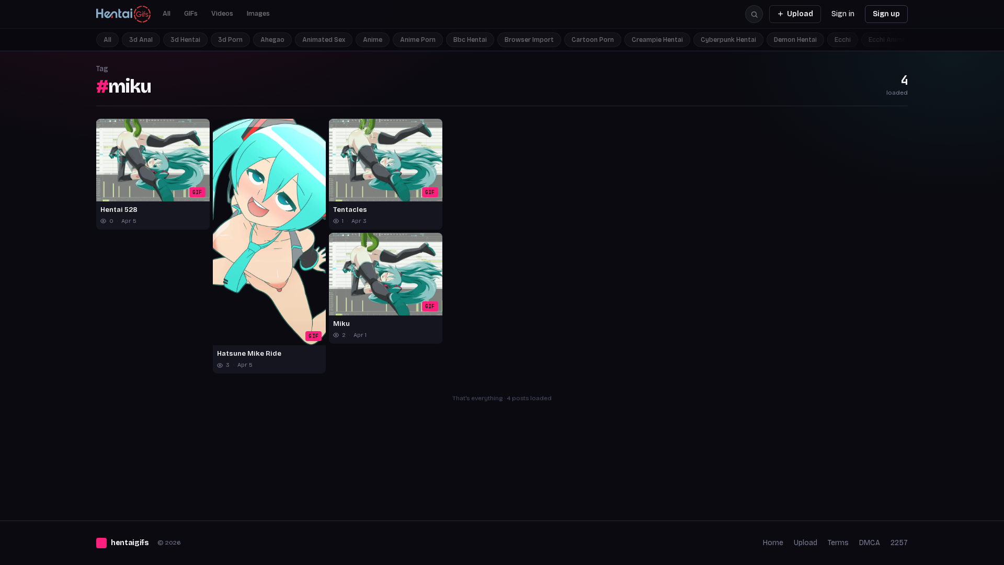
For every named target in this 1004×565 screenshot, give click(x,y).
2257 (899, 542)
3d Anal (141, 39)
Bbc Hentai (470, 39)
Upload (800, 13)
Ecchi (843, 39)
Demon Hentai (795, 39)
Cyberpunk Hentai (728, 39)
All (166, 13)
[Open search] (754, 14)
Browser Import (529, 39)
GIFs (191, 13)
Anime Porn (418, 39)
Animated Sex (323, 39)
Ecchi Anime (887, 39)
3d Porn (230, 39)
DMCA (869, 542)
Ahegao (272, 39)
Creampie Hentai (657, 39)
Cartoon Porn (593, 39)
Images (258, 13)
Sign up (886, 13)
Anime (372, 39)
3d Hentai (185, 39)
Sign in (842, 13)
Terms (838, 542)
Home (773, 542)
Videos (222, 13)
